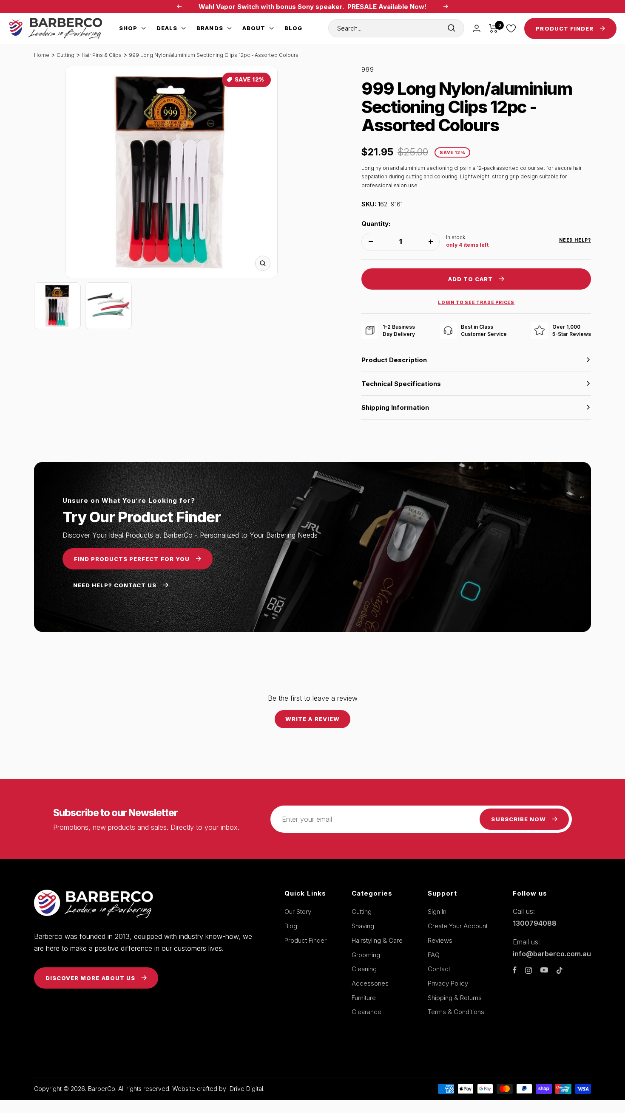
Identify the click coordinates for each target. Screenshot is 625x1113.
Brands (209, 28)
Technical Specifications (401, 384)
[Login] (476, 28)
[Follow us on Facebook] (515, 970)
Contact (439, 969)
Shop (128, 28)
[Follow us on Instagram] (528, 970)
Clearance (366, 1012)
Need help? (575, 239)
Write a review (312, 719)
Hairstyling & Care (377, 940)
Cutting (65, 55)
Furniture (364, 998)
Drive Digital (246, 1088)
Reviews (440, 940)
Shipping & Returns (455, 998)
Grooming (366, 955)
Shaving (363, 926)
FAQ (434, 955)
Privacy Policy (448, 983)
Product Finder (305, 940)
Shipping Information (395, 407)
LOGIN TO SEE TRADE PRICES (476, 302)
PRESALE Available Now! (386, 6)
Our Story (297, 911)
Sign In (437, 911)
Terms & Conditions (456, 1012)
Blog (293, 28)
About (253, 28)
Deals (166, 28)
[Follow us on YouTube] (544, 970)
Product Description (394, 360)
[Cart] (493, 28)
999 (367, 69)
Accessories (370, 983)
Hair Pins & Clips (102, 55)
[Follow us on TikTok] (559, 970)
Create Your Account (458, 926)
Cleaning (364, 969)
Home (41, 55)
